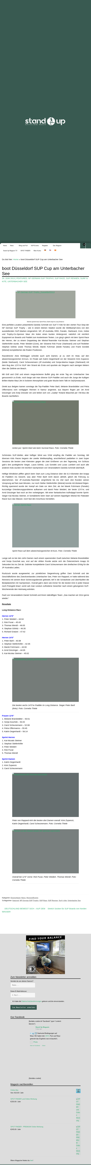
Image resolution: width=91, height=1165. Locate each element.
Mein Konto (37, 250)
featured (21, 278)
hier (31, 1160)
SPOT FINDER (25, 250)
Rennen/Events (32, 898)
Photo (35, 1042)
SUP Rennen (72, 278)
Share (43, 1045)
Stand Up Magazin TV (10, 250)
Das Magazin (57, 245)
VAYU (47, 1036)
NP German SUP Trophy (41, 278)
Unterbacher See (17, 281)
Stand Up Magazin (42, 1027)
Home (5, 245)
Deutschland (15, 898)
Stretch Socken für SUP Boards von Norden (67, 908)
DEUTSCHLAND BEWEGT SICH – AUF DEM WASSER (23, 910)
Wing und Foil (23, 245)
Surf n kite (63, 900)
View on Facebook (35, 1045)
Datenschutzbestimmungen (32, 1001)
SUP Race (60, 278)
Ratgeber (45, 245)
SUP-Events (35, 245)
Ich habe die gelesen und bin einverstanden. (38, 1001)
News (12, 245)
